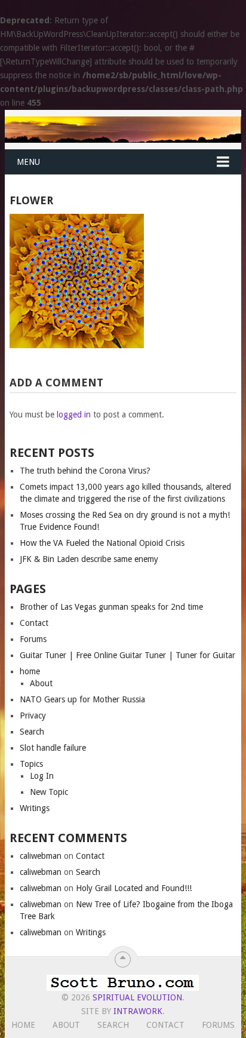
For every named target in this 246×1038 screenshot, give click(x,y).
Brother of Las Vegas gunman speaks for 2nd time (111, 607)
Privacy (33, 715)
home (30, 671)
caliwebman (40, 856)
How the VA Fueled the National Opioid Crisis (102, 543)
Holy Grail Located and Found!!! (134, 888)
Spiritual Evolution (137, 997)
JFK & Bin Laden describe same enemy (89, 559)
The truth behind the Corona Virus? (85, 470)
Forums (33, 639)
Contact (34, 623)
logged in (74, 414)
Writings (35, 808)
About (41, 683)
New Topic (49, 792)
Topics (31, 764)
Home (23, 1025)
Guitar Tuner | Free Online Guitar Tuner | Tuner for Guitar (127, 655)
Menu (28, 162)
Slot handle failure (53, 748)
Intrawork (137, 1011)
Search (32, 731)
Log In (42, 776)
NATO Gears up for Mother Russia (82, 699)
